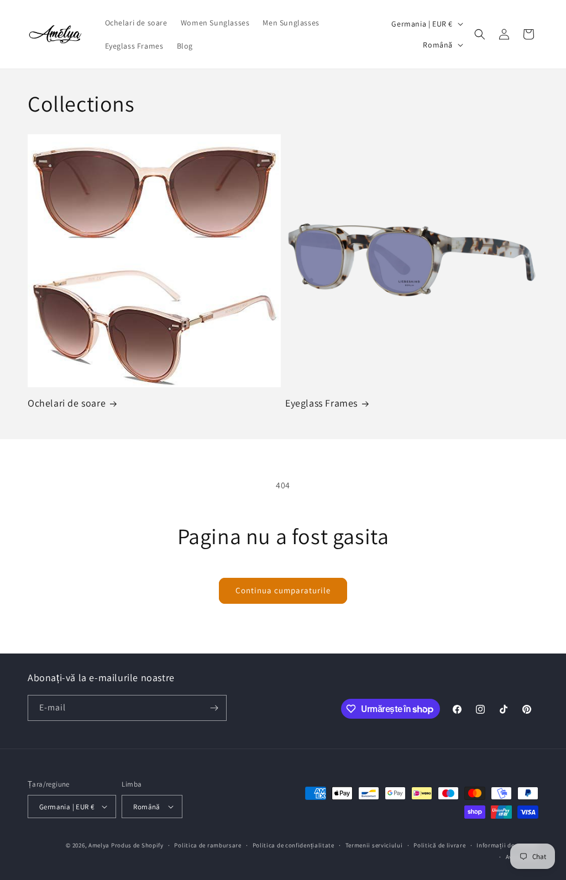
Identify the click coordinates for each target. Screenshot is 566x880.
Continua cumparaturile (283, 590)
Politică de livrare (439, 845)
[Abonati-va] (214, 708)
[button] (480, 34)
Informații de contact (507, 845)
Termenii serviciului (374, 845)
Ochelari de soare (67, 403)
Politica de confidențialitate (293, 845)
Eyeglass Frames (321, 403)
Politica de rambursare (207, 845)
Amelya (98, 845)
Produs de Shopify (137, 845)
